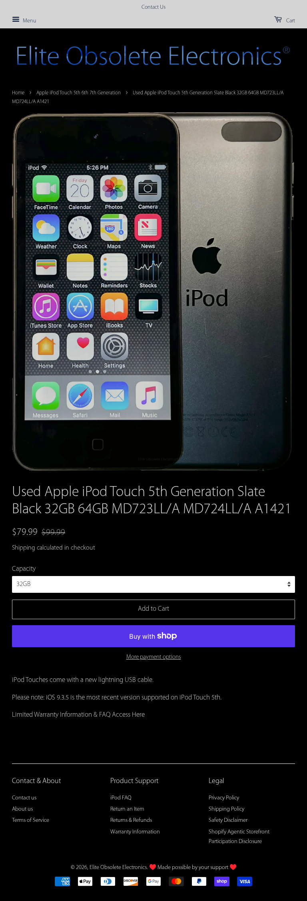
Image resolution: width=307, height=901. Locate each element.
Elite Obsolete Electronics (118, 868)
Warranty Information (135, 832)
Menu (29, 21)
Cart (290, 21)
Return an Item (127, 809)
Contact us (24, 798)
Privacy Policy (224, 798)
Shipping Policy (226, 809)
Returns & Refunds (131, 820)
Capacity (24, 569)
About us (22, 809)
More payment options (153, 657)
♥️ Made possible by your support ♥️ (193, 868)
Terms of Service (30, 820)
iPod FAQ (121, 798)
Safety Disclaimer (228, 820)
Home (18, 93)
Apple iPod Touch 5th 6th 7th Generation (78, 93)
